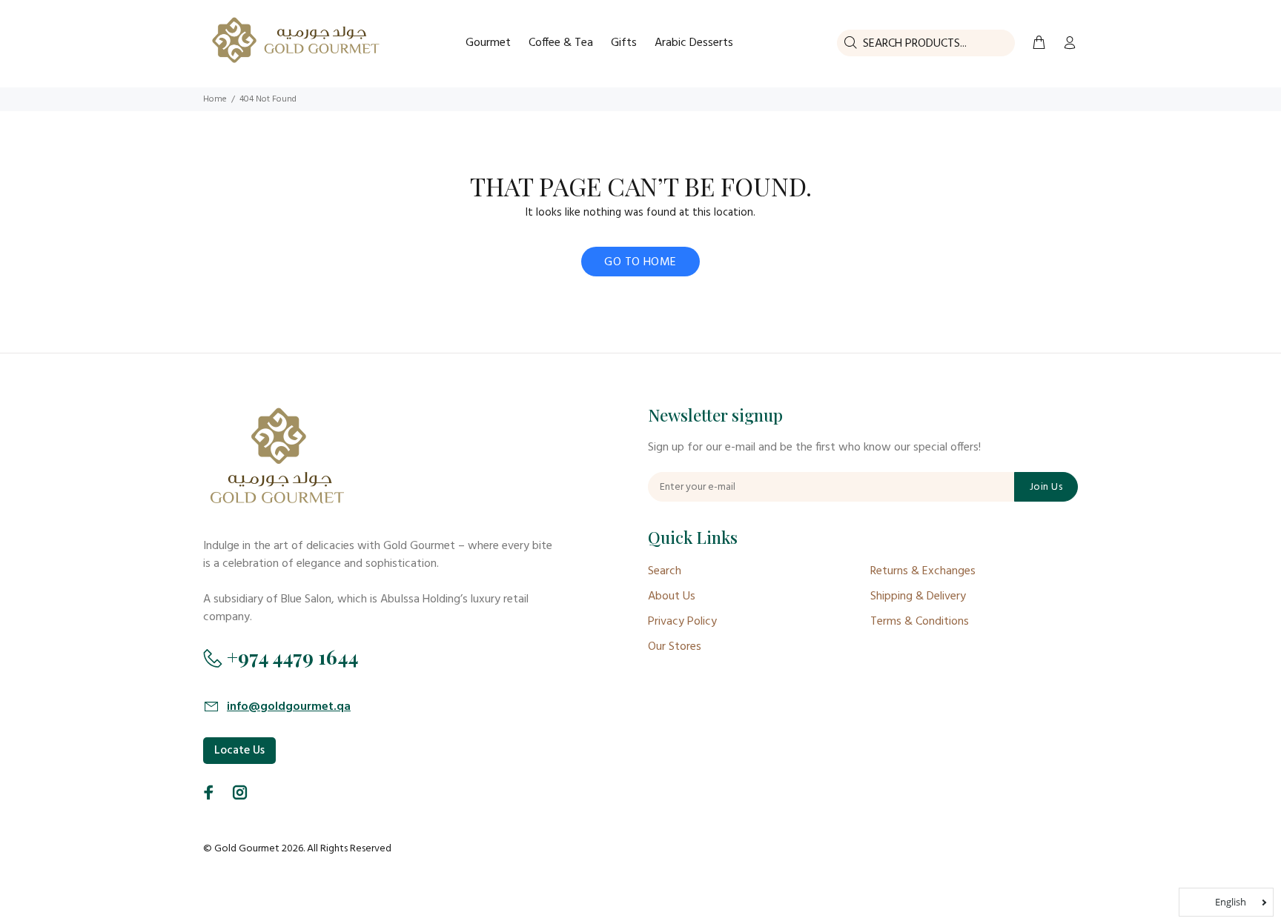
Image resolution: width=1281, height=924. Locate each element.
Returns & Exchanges (923, 571)
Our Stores (674, 647)
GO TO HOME (640, 262)
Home (215, 99)
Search (664, 571)
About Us (671, 596)
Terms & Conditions (919, 621)
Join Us (1046, 487)
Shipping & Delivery (918, 596)
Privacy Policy (682, 621)
